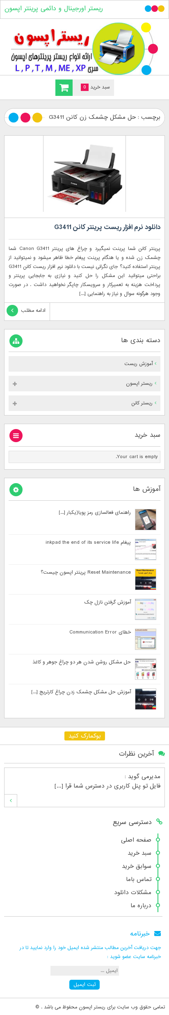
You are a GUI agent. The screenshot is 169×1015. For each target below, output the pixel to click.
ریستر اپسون (139, 383)
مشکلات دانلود (132, 892)
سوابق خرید (136, 866)
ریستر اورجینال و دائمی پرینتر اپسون (54, 9)
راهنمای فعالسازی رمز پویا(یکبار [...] (95, 512)
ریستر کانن (142, 403)
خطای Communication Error (100, 632)
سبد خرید (139, 853)
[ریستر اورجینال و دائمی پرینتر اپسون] (84, 49)
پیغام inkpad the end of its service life (88, 542)
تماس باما (138, 879)
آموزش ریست (138, 364)
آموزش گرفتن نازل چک (107, 602)
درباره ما (140, 905)
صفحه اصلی (136, 840)
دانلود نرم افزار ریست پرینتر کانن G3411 (107, 227)
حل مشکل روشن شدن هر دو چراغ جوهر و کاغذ (81, 662)
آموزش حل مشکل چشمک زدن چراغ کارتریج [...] (81, 692)
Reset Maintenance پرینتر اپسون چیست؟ (86, 572)
